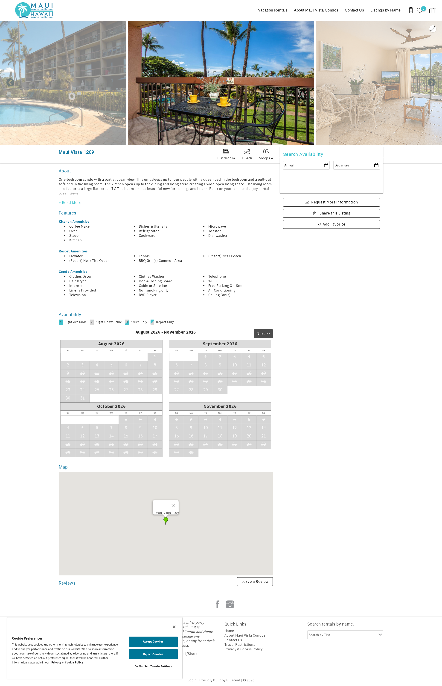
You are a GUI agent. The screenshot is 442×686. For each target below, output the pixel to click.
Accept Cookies (153, 642)
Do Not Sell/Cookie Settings (153, 666)
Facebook (217, 604)
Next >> (263, 333)
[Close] (173, 505)
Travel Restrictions (239, 644)
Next (431, 82)
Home (229, 631)
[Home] (35, 10)
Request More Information (334, 202)
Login (192, 680)
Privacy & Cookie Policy (243, 649)
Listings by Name (385, 10)
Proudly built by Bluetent (219, 680)
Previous (10, 82)
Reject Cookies (153, 654)
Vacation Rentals (273, 10)
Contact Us (354, 10)
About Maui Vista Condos (316, 10)
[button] (165, 521)
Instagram (230, 604)
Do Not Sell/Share (183, 654)
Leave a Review (255, 581)
